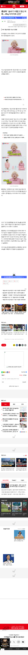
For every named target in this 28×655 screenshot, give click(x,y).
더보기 (24, 455)
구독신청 (17, 648)
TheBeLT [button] (14, 480)
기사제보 (10, 648)
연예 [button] (22, 404)
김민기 (10, 281)
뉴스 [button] (5, 404)
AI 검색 (22, 6)
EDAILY (1, 6)
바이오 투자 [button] (6, 480)
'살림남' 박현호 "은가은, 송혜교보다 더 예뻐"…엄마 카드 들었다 (14, 137)
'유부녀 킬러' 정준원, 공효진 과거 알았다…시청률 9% (14, 135)
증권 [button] (14, 404)
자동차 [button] (22, 480)
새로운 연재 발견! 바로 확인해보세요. (13, 99)
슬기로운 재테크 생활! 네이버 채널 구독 (14, 97)
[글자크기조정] (23, 21)
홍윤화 (5, 281)
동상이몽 (6, 283)
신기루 (16, 281)
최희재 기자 (9, 20)
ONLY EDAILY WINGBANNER (14, 6)
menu (26, 6)
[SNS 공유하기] (25, 21)
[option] (14, 2)
